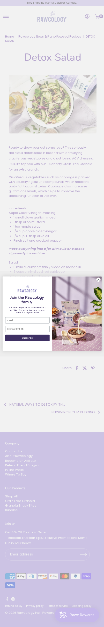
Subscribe (27, 337)
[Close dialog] (98, 279)
